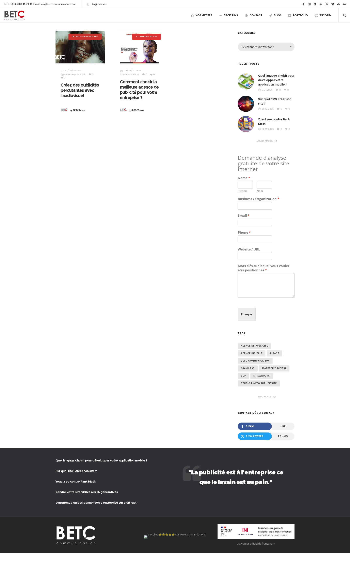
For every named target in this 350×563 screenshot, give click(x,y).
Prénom (243, 191)
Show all (264, 396)
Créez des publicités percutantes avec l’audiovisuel (80, 90)
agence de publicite (254, 346)
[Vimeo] (333, 3)
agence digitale (251, 353)
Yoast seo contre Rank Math (75, 481)
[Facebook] (303, 3)
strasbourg (261, 376)
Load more (264, 140)
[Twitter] (327, 3)
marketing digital (274, 368)
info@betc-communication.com (58, 4)
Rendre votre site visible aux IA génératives (86, 492)
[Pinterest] (321, 3)
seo (243, 376)
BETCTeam (77, 110)
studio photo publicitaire (259, 383)
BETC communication (255, 361)
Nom (260, 191)
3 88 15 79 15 (24, 4)
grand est (248, 368)
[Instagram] (309, 3)
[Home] (93, 535)
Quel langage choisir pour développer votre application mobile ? (276, 80)
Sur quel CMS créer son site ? (76, 471)
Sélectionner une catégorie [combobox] (258, 47)
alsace (274, 353)
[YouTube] (338, 3)
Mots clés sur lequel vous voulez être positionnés (263, 268)
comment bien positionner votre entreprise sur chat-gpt (96, 502)
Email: (36, 4)
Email (244, 216)
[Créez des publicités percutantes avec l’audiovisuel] (80, 47)
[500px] (344, 3)
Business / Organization (258, 199)
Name (244, 178)
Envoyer (246, 314)
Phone (244, 232)
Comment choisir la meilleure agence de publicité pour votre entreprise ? (139, 89)
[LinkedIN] (315, 3)
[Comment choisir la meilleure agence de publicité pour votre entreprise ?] (139, 47)
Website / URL (249, 249)
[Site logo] (14, 15)
